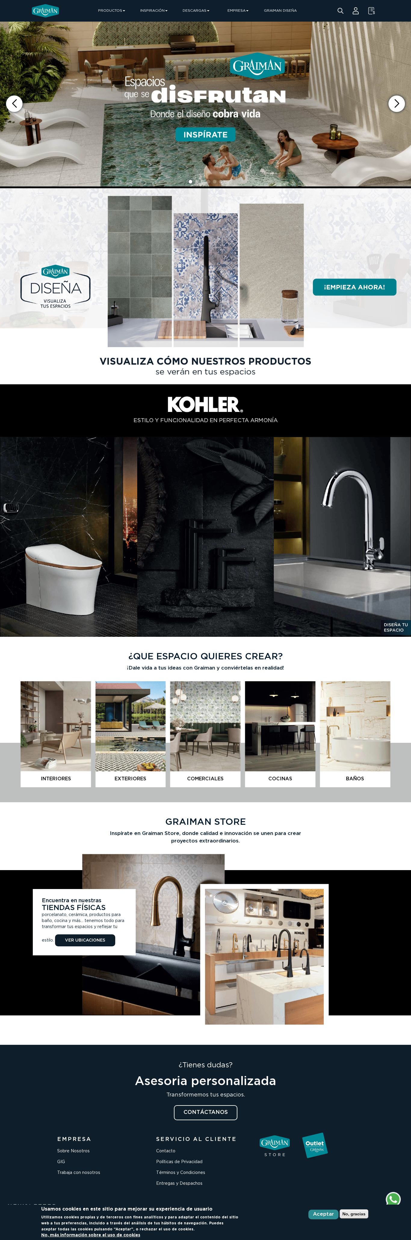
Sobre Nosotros (73, 1151)
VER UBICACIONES (85, 940)
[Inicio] (45, 11)
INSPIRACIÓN (152, 10)
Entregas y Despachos (179, 1183)
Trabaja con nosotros (78, 1173)
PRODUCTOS (110, 10)
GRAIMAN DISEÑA (280, 10)
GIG (61, 1162)
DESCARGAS (194, 10)
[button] (396, 103)
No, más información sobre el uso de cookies (90, 1235)
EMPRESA (236, 10)
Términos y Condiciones (180, 1173)
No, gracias (354, 1213)
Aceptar (323, 1214)
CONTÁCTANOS (206, 1112)
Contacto (165, 1151)
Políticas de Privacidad (179, 1162)
